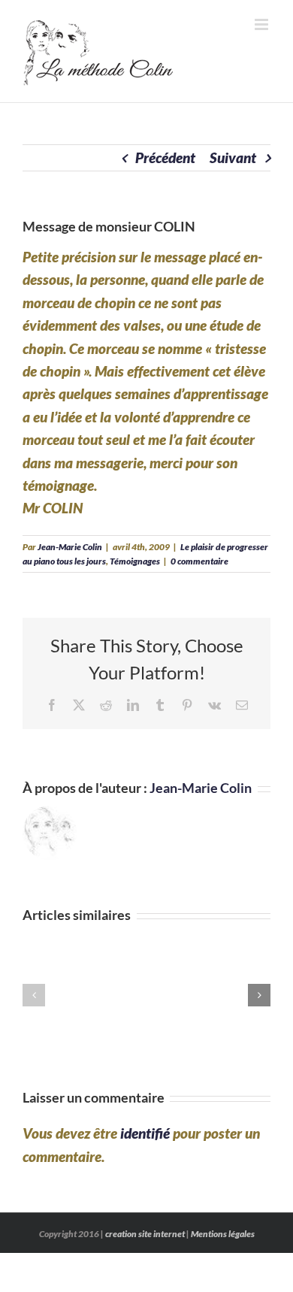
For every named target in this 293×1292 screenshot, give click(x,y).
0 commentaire (199, 561)
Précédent (165, 157)
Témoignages (135, 561)
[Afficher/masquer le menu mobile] (262, 24)
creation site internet (145, 1233)
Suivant (233, 157)
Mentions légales (223, 1233)
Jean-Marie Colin (70, 546)
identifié (145, 1133)
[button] (34, 995)
